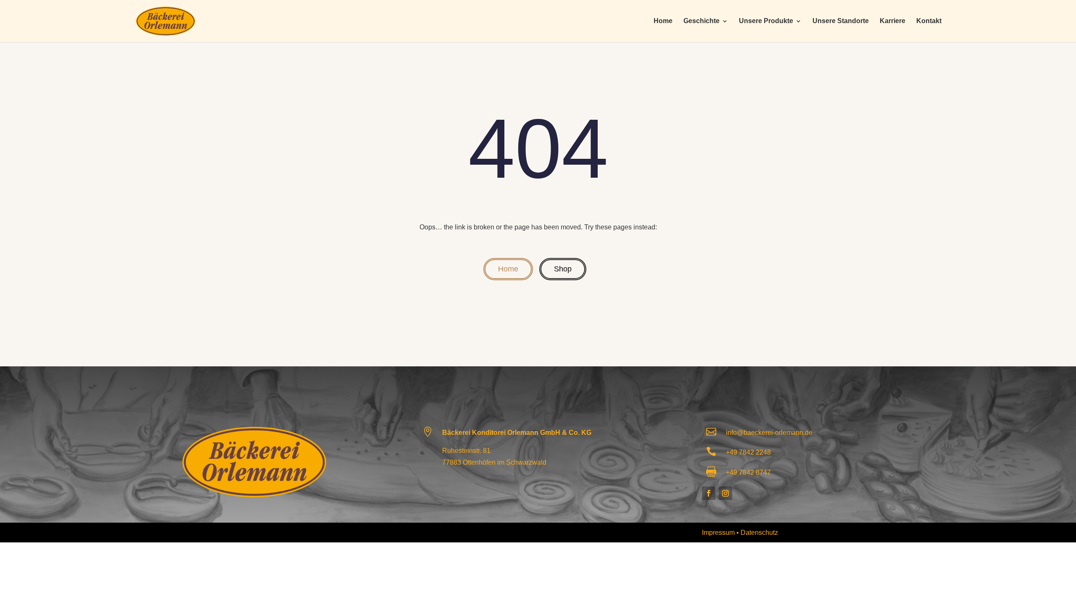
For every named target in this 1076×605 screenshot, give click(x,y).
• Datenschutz (757, 532)
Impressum (719, 532)
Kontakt (929, 21)
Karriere (892, 21)
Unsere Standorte (840, 21)
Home (663, 21)
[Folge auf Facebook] (708, 493)
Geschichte (701, 21)
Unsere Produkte (766, 21)
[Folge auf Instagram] (725, 493)
